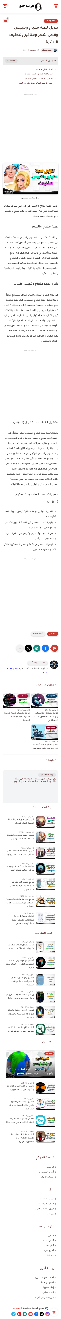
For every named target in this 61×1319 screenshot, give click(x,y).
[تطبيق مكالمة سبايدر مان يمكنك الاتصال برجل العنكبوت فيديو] (45, 1136)
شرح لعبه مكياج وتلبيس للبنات (39, 74)
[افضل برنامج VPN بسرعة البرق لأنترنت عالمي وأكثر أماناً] (45, 1121)
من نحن (50, 1214)
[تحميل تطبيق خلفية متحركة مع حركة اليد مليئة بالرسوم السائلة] (45, 1012)
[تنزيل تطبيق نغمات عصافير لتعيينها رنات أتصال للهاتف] (45, 947)
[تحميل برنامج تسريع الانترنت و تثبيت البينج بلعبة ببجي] (45, 1088)
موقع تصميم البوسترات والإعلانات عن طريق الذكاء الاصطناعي (45, 717)
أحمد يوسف (51, 21)
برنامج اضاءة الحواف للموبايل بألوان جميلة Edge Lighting (20, 997)
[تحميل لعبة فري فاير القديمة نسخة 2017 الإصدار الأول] (45, 837)
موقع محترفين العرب (44, 1297)
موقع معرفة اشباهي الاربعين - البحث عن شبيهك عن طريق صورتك (20, 903)
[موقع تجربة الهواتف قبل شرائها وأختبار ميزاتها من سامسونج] (45, 884)
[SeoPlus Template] (46, 1308)
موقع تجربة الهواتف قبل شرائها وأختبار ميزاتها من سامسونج (22, 886)
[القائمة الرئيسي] (56, 6)
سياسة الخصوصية (46, 1199)
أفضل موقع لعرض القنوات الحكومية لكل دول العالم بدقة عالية (20, 964)
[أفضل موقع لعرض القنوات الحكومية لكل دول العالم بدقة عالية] (45, 963)
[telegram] (13, 1314)
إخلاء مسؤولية (47, 1287)
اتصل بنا (50, 1235)
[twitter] (42, 1314)
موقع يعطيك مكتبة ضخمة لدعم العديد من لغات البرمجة (17, 717)
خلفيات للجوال (47, 1177)
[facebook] (36, 1314)
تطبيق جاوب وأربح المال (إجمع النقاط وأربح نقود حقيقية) (22, 981)
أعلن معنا (50, 1245)
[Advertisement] (30, 131)
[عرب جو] (30, 6)
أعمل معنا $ (48, 1240)
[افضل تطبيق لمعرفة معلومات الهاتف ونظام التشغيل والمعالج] (45, 918)
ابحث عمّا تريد (47, 1292)
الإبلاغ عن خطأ (47, 1282)
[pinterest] (19, 1314)
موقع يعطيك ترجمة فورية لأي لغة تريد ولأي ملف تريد (45, 747)
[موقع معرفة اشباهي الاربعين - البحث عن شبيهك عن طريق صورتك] (45, 901)
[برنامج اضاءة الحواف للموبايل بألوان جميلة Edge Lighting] (45, 997)
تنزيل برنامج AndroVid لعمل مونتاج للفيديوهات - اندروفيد (20, 853)
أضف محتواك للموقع (44, 1277)
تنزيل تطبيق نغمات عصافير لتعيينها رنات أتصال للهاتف (21, 947)
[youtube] (30, 1314)
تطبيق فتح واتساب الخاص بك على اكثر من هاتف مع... (21, 1029)
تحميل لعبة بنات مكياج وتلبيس (39, 79)
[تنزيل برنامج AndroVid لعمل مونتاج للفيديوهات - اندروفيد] (45, 853)
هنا (23, 453)
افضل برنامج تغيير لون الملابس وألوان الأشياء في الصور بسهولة (33, 1071)
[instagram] (47, 1314)
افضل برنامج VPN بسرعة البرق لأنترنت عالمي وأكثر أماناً (20, 1121)
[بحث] (5, 6)
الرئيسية (50, 1167)
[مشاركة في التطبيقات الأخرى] (19, 648)
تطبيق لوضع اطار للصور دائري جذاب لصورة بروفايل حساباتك (21, 1105)
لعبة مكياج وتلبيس (44, 69)
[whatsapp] (25, 1314)
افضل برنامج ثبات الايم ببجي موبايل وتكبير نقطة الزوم (20, 869)
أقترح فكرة (49, 1250)
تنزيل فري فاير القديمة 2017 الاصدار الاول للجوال (21, 822)
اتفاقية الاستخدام (46, 1204)
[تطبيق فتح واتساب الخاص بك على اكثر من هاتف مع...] (45, 1029)
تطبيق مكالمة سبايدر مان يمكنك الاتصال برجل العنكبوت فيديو (22, 1138)
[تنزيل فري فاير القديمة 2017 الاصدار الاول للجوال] (45, 821)
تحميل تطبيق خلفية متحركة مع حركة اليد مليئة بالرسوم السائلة (21, 1014)
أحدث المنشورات (46, 1172)
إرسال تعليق (47, 775)
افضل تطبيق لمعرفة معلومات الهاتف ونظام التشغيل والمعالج (23, 920)
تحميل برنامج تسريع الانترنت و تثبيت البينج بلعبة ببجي (20, 1088)
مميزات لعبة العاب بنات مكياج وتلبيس (35, 83)
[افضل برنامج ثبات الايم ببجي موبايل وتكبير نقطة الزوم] (45, 868)
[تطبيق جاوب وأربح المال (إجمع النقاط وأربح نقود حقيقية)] (45, 980)
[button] (45, 648)
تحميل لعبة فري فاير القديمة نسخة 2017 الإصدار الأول (20, 837)
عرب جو (16, 1308)
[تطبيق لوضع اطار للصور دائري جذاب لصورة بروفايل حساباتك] (45, 1104)
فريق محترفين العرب (44, 1209)
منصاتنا (50, 1255)
